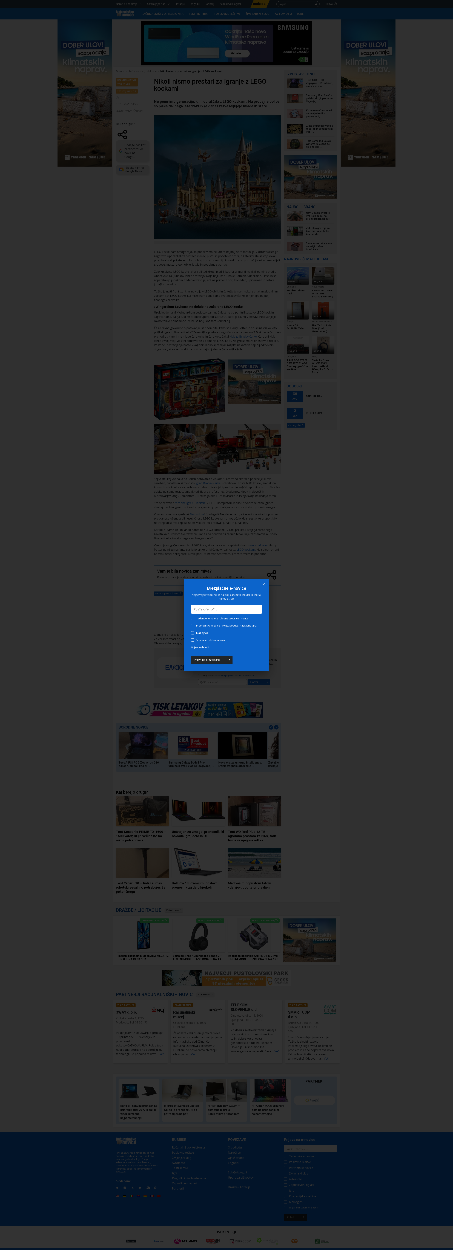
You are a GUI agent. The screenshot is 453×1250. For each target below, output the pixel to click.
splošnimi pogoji (216, 640)
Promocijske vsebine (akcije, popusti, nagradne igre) (226, 625)
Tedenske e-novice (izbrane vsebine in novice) (222, 618)
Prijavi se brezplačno (207, 660)
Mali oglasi (202, 632)
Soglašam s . (210, 640)
